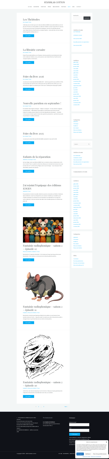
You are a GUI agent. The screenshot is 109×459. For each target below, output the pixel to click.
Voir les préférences (99, 454)
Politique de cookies (86, 456)
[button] (106, 442)
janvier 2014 (76, 100)
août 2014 (75, 98)
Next (66, 406)
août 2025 (75, 68)
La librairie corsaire (34, 49)
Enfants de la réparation (36, 156)
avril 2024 (75, 77)
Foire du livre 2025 (33, 133)
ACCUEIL (30, 6)
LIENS (73, 6)
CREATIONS (43, 6)
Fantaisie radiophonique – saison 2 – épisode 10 (42, 383)
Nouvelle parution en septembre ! (42, 103)
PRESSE (49, 6)
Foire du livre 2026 (33, 76)
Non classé (25, 22)
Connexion (75, 258)
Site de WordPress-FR (78, 265)
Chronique (30, 159)
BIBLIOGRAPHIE (56, 6)
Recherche (75, 15)
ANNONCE (25, 159)
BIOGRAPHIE (36, 6)
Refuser (88, 454)
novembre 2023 (77, 81)
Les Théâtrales (31, 19)
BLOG (69, 6)
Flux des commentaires (78, 263)
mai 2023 (75, 90)
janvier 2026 (76, 66)
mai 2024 (75, 75)
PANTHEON (63, 6)
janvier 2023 (76, 94)
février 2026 (76, 64)
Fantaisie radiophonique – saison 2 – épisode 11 (42, 308)
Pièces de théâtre (27, 251)
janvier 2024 (76, 79)
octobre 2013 (76, 104)
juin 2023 (75, 87)
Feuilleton (34, 251)
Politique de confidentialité (96, 456)
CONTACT (78, 6)
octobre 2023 (76, 83)
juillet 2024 (75, 72)
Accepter (80, 454)
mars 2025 (75, 70)
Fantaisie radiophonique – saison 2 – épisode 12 (42, 247)
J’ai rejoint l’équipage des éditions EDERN (42, 187)
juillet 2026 (75, 62)
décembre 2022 (77, 96)
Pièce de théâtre (77, 130)
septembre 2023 (77, 85)
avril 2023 (75, 92)
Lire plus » (28, 35)
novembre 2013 (76, 102)
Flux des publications (78, 261)
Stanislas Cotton (54, 2)
